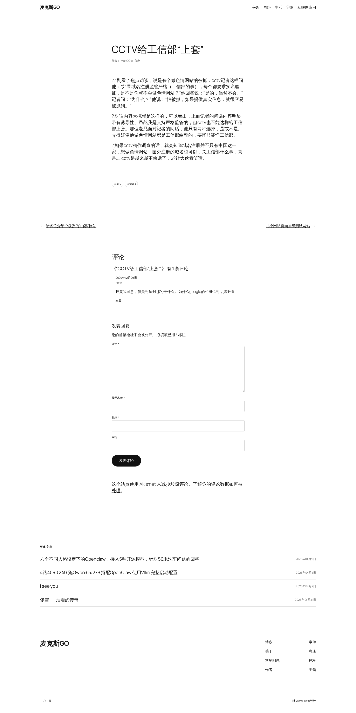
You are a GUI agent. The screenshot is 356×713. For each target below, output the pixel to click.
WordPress (303, 701)
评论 (115, 344)
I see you (49, 586)
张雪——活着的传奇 (59, 599)
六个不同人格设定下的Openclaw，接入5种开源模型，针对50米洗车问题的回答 (119, 559)
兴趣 (137, 61)
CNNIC (131, 184)
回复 (118, 300)
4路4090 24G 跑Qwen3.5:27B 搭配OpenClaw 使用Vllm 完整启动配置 (109, 572)
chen (119, 283)
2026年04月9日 (306, 559)
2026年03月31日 (305, 600)
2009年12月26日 (126, 278)
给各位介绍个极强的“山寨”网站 (71, 225)
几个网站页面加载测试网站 (288, 225)
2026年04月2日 (306, 586)
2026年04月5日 (306, 572)
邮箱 (115, 417)
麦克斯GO (50, 7)
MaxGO (125, 61)
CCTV (117, 184)
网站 (114, 437)
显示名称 (118, 398)
